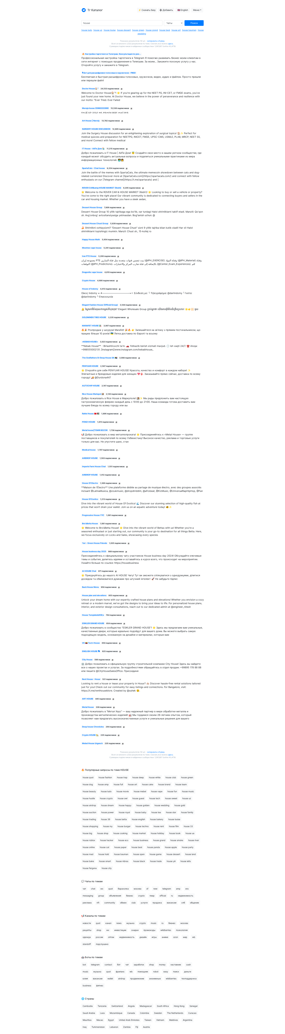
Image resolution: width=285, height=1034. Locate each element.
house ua (190, 833)
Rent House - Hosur (91, 679)
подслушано (102, 944)
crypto (141, 895)
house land (190, 854)
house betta (121, 819)
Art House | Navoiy (91, 121)
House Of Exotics (90, 499)
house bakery (156, 819)
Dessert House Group (92, 207)
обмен (123, 902)
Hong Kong (179, 1006)
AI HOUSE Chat (89, 571)
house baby (140, 812)
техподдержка (189, 978)
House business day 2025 (94, 551)
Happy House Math (91, 239)
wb (193, 937)
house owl (122, 798)
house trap (122, 777)
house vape (156, 791)
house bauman (189, 30)
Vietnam (160, 1020)
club (134, 902)
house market (139, 833)
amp (178, 888)
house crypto (106, 798)
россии (99, 937)
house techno (142, 826)
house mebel (140, 791)
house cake (147, 784)
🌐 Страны (87, 998)
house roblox (89, 840)
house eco (123, 840)
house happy (125, 805)
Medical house (89, 450)
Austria (146, 1027)
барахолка (123, 888)
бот (118, 964)
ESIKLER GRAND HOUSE (93, 623)
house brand (164, 784)
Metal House (88, 707)
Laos (102, 1013)
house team (181, 784)
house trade (156, 861)
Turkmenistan (98, 1027)
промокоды (149, 930)
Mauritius (87, 1020)
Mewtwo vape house (92, 248)
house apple (171, 847)
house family (187, 812)
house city (107, 868)
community (109, 902)
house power (107, 812)
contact (108, 964)
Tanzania (102, 1006)
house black (139, 861)
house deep (138, 777)
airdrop (121, 978)
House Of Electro (90, 483)
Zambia (126, 1027)
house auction (89, 812)
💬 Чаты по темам (92, 881)
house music (188, 791)
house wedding (162, 805)
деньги (187, 971)
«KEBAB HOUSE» (90, 342)
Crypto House (88, 280)
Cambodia (88, 1006)
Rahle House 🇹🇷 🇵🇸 (90, 414)
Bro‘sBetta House (90, 523)
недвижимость (185, 895)
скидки (134, 930)
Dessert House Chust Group (95, 223)
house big (87, 833)
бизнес (129, 895)
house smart (105, 861)
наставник (176, 964)
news (118, 923)
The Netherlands (175, 1013)
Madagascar (146, 1006)
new (155, 888)
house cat (104, 847)
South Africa (163, 1006)
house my (108, 826)
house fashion (105, 777)
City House (87, 659)
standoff (87, 944)
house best (164, 30)
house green (138, 30)
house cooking (120, 833)
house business (140, 840)
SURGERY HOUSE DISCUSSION (96, 129)
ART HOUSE (87, 699)
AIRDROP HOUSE (90, 458)
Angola (131, 1006)
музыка (130, 923)
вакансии (171, 902)
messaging (88, 895)
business (87, 985)
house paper (120, 847)
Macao (99, 1020)
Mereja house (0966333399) (95, 108)
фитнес (99, 985)
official (163, 895)
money (162, 964)
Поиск (194, 23)
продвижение (137, 978)
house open (139, 854)
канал (108, 923)
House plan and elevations (94, 595)
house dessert (124, 30)
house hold (103, 854)
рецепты (87, 930)
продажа (157, 902)
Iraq (85, 1027)
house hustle (89, 798)
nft (98, 902)
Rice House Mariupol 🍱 (93, 394)
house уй (171, 861)
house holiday (157, 833)
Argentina (187, 1020)
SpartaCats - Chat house (93, 168)
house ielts (185, 861)
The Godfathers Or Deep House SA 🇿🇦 (99, 358)
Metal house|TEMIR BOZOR (94, 430)
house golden (142, 805)
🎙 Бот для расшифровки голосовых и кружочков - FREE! (109, 73)
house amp (103, 784)
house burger (124, 826)
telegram (166, 888)
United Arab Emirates (129, 1020)
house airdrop (89, 805)
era (187, 888)
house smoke (176, 840)
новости (87, 923)
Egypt (111, 1020)
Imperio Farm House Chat (94, 466)
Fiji (137, 1027)
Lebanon (114, 1027)
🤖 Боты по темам (92, 957)
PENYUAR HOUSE (90, 366)
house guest (138, 798)
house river (193, 840)
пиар (152, 895)
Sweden (158, 1013)
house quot (88, 777)
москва (137, 888)
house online (89, 847)
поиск (176, 971)
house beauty (89, 791)
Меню (196, 10)
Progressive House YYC (93, 515)
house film (174, 826)
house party (187, 847)
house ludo (86, 30)
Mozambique (116, 1013)
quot (110, 888)
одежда (87, 937)
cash (188, 964)
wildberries (165, 930)
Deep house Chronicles (93, 727)
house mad (88, 854)
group (101, 895)
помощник (143, 971)
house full (118, 784)
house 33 (188, 826)
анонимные (155, 978)
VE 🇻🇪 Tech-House (91, 643)
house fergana (90, 868)
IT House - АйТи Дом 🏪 (93, 149)
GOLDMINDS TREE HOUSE (94, 317)
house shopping (90, 826)
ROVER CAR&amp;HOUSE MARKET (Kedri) (101, 188)
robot (155, 971)
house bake (88, 861)
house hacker (106, 840)
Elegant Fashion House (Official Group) (100, 305)
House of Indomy (90, 289)
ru (172, 895)
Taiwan (147, 1020)
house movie (123, 791)
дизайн (143, 937)
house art (176, 30)
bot (84, 964)
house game (156, 854)
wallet (110, 978)
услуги (144, 902)
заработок (139, 964)
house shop (102, 833)
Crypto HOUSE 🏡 (90, 735)
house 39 (105, 819)
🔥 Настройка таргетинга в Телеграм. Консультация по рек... (111, 54)
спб (183, 902)
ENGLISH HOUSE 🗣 (91, 651)
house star (171, 812)
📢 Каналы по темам (93, 915)
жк (101, 888)
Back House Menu (90, 587)
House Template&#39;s (93, 615)
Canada (131, 1013)
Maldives (173, 1020)
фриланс (120, 971)
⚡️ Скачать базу (147, 10)
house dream (107, 805)
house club (171, 777)
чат (84, 888)
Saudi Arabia (89, 1013)
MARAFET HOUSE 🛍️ (92, 326)
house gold (179, 805)
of (147, 888)
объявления (115, 895)
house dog (88, 784)
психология (182, 930)
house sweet (171, 798)
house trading (89, 819)
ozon (175, 937)
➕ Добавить (166, 10)
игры (154, 937)
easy (165, 971)
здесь (170, 43)
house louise (110, 30)
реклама (87, 902)
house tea (156, 812)
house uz (98, 30)
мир (185, 937)
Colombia (144, 1013)
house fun (172, 791)
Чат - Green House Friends (94, 543)
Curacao (192, 1013)
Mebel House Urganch (92, 743)
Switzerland (117, 1006)
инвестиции (120, 930)
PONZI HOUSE (88, 422)
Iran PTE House (89, 256)
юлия (85, 978)
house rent (159, 826)
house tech (154, 798)
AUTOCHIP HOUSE (91, 386)
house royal (124, 812)
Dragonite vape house (92, 272)
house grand (152, 30)
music (153, 923)
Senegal (193, 1006)
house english (138, 819)
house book (174, 833)
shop (98, 930)
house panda (153, 847)
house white (154, 777)
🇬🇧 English (182, 10)
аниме (165, 937)
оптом (111, 937)
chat (93, 888)
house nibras (122, 861)
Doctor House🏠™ (90, 88)
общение (194, 902)
